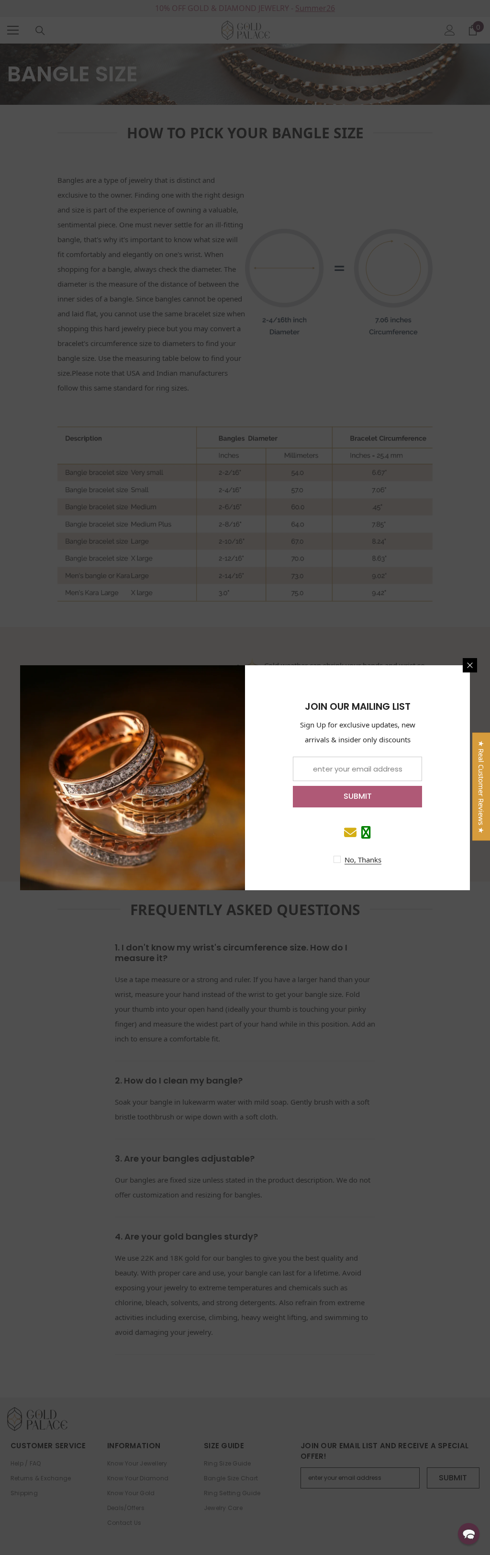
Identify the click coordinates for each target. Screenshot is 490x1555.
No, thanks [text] (363, 859)
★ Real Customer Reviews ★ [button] (481, 786)
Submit (358, 796)
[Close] (470, 665)
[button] (468, 1533)
